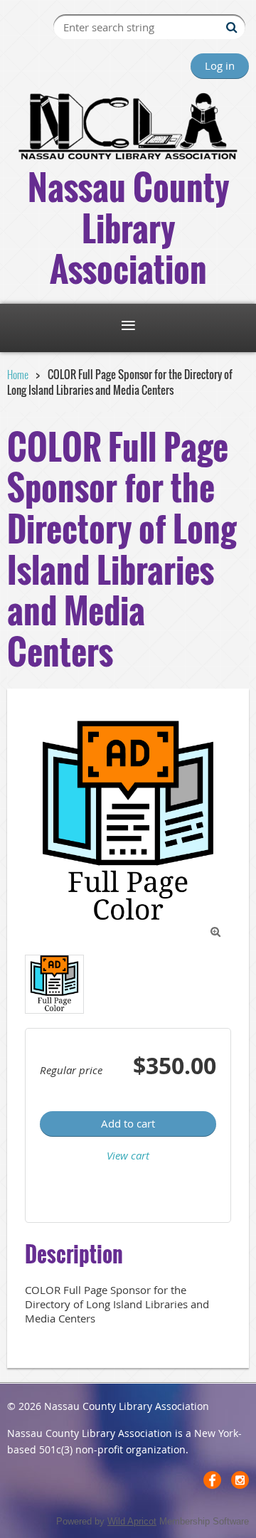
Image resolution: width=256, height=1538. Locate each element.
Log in (220, 65)
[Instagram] (240, 1480)
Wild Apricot (131, 1521)
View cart (128, 1155)
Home (17, 374)
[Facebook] (212, 1480)
